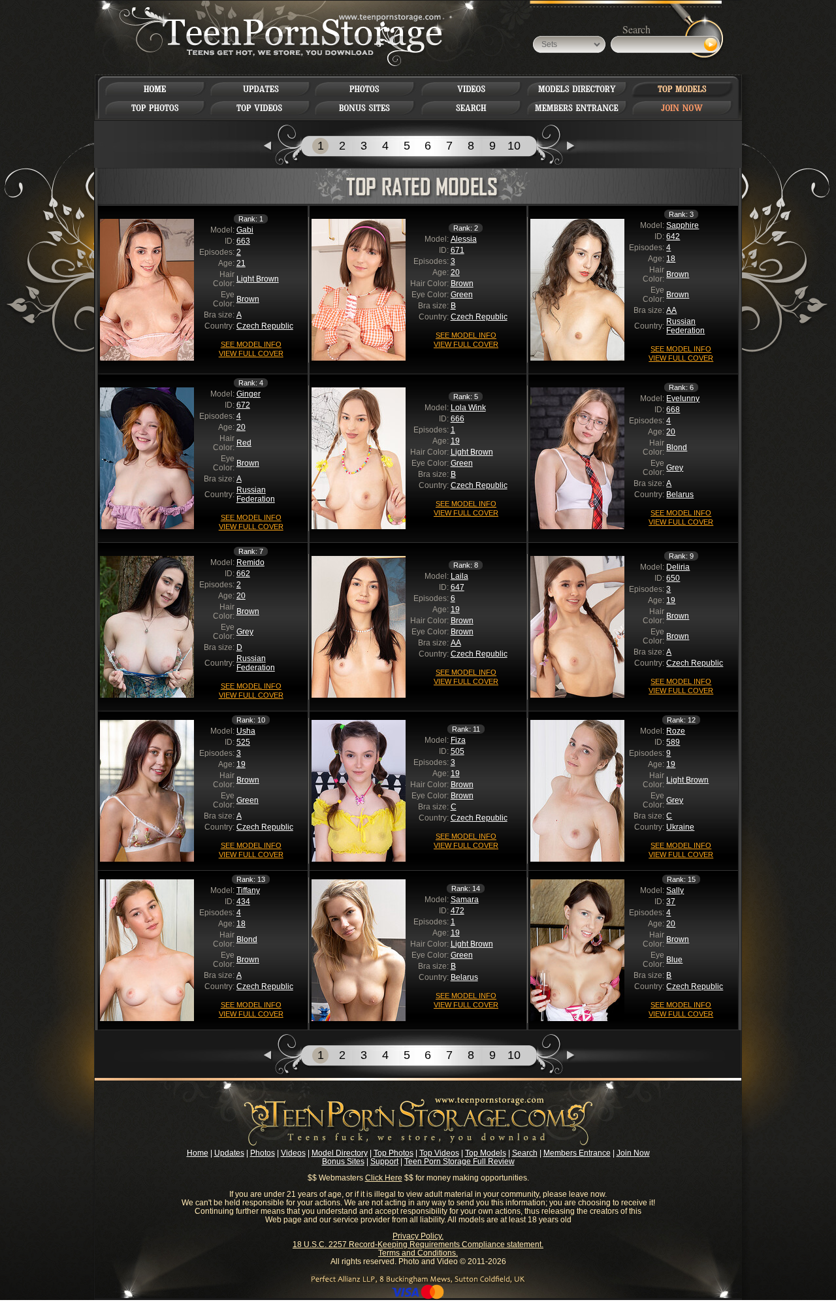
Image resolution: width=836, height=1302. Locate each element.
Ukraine (680, 827)
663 (243, 241)
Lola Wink (468, 407)
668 (673, 409)
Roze (675, 731)
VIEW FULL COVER (251, 353)
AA (671, 310)
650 (673, 578)
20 (455, 272)
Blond (676, 447)
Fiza (458, 740)
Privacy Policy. (418, 1236)
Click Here (383, 1177)
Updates (229, 1153)
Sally (675, 890)
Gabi (244, 230)
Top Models (485, 1153)
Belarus (680, 494)
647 (457, 587)
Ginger (248, 394)
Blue (674, 959)
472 (457, 910)
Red (243, 443)
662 (243, 573)
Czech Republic (264, 326)
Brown (247, 299)
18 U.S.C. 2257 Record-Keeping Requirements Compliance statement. (418, 1244)
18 (670, 258)
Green (462, 294)
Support (384, 1161)
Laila (459, 576)
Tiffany (248, 890)
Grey (674, 467)
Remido (250, 562)
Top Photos (393, 1153)
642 (673, 236)
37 (670, 901)
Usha (245, 731)
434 (243, 901)
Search (525, 1153)
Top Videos (439, 1153)
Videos (293, 1153)
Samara (465, 899)
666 (457, 418)
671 (457, 250)
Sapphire (682, 225)
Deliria (678, 567)
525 (243, 742)
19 (455, 441)
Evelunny (682, 398)
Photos (262, 1153)
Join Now (633, 1153)
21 (241, 263)
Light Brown (257, 279)
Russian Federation (685, 326)
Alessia (464, 239)
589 (673, 742)
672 (243, 405)
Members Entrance (577, 1153)
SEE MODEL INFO (251, 344)
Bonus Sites (343, 1161)
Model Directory (340, 1153)
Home (197, 1153)
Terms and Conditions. (418, 1253)
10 (514, 145)
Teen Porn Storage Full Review (459, 1161)
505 (457, 751)
